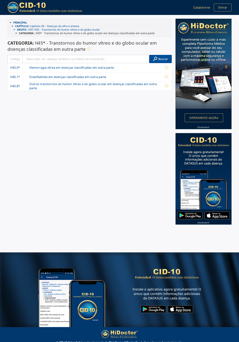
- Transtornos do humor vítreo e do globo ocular (58, 29)
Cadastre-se (201, 7)
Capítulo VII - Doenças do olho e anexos (47, 26)
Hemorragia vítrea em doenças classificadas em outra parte (71, 68)
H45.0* (15, 68)
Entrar (222, 7)
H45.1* (15, 77)
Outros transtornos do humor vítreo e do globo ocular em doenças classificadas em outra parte (93, 86)
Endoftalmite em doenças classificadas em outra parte (67, 77)
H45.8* (15, 86)
